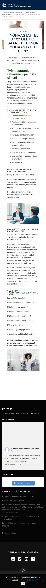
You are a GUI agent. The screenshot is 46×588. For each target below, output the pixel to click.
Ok (23, 584)
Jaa (20, 464)
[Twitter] (19, 559)
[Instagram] (26, 559)
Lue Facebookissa (10, 464)
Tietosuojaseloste (9, 533)
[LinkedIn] (33, 559)
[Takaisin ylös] (23, 571)
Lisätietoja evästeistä (27, 580)
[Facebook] (13, 559)
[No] (43, 581)
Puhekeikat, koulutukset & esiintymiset (18, 496)
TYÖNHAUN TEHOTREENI (13, 500)
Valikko (42, 5)
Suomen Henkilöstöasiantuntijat (25, 448)
